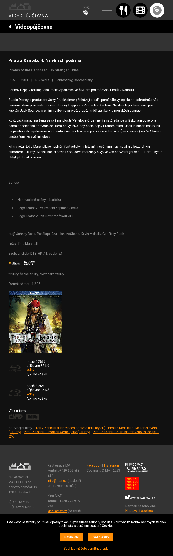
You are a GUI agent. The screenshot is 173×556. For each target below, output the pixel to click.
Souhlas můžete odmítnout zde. (86, 548)
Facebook (93, 465)
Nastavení (71, 537)
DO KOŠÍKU (40, 374)
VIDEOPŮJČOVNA (28, 15)
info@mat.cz (57, 481)
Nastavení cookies (139, 511)
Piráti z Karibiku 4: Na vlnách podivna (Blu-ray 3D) (69, 428)
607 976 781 (86, 12)
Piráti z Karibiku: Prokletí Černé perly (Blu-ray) (57, 432)
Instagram (111, 465)
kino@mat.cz (57, 511)
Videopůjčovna (31, 27)
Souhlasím (101, 537)
